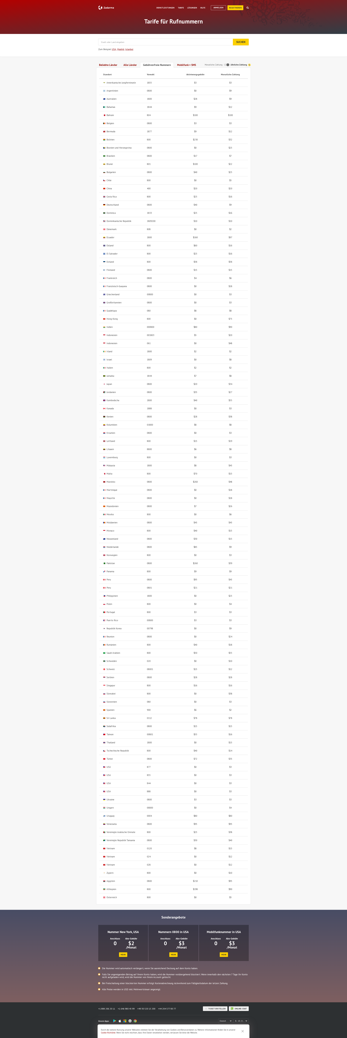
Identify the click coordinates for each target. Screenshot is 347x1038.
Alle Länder (130, 65)
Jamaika (110, 376)
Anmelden (218, 7)
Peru (109, 579)
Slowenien (112, 702)
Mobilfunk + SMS (186, 65)
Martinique (112, 490)
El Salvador (112, 254)
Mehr (123, 954)
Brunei (110, 164)
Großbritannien (114, 302)
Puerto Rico (112, 620)
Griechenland (113, 294)
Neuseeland (112, 539)
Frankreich (112, 278)
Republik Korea (114, 628)
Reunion (110, 637)
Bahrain (110, 115)
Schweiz (111, 669)
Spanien (110, 710)
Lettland (111, 441)
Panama (110, 571)
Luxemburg (112, 457)
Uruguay (111, 816)
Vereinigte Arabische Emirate (121, 832)
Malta (109, 474)
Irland (109, 351)
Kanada (110, 408)
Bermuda (111, 131)
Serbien (110, 677)
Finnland (111, 270)
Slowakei (111, 694)
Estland (110, 262)
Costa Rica (112, 197)
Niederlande (113, 547)
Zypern (110, 873)
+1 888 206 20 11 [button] (106, 1008)
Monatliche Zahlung (213, 64)
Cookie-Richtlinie (108, 1032)
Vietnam (111, 848)
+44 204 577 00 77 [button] (167, 1008)
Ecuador (110, 237)
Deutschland (113, 205)
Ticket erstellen (217, 1008)
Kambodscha (113, 400)
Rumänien (111, 645)
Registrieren (235, 8)
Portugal (111, 612)
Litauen (110, 449)
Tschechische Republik (118, 751)
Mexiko (110, 514)
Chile (109, 180)
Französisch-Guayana (117, 286)
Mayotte (111, 498)
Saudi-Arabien (113, 653)
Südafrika (111, 726)
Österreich (112, 897)
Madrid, (121, 49)
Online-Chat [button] (240, 1008)
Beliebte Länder (108, 65)
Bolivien (110, 140)
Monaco (110, 531)
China (109, 188)
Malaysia (111, 465)
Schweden (112, 661)
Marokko (111, 482)
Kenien (110, 417)
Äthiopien (111, 889)
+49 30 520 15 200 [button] (146, 1008)
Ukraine (110, 799)
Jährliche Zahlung (239, 64)
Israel (109, 359)
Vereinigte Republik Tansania (121, 840)
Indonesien (112, 335)
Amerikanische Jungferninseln (121, 83)
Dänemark (112, 229)
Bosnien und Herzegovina (119, 148)
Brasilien (111, 156)
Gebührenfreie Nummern (157, 65)
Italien (110, 368)
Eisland (110, 245)
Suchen (240, 42)
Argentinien (112, 91)
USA (109, 767)
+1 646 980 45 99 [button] (126, 1008)
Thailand (111, 742)
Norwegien (112, 555)
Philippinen (112, 596)
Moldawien (112, 522)
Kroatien (111, 433)
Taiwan (110, 734)
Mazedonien (112, 506)
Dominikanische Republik (119, 221)
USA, (114, 49)
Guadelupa (112, 311)
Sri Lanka (111, 718)
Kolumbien (112, 425)
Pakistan (111, 563)
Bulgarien (111, 172)
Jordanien (111, 392)
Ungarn (110, 808)
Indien (110, 327)
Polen (109, 604)
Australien (111, 99)
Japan (109, 384)
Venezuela (112, 824)
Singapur (111, 685)
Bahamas (111, 107)
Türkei (110, 759)
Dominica (111, 213)
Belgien (110, 123)
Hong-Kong (112, 319)
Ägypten (111, 881)
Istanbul (129, 49)
